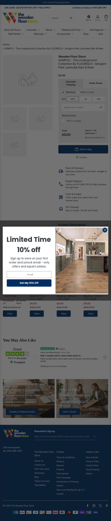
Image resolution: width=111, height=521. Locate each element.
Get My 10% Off (29, 283)
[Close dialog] (104, 230)
